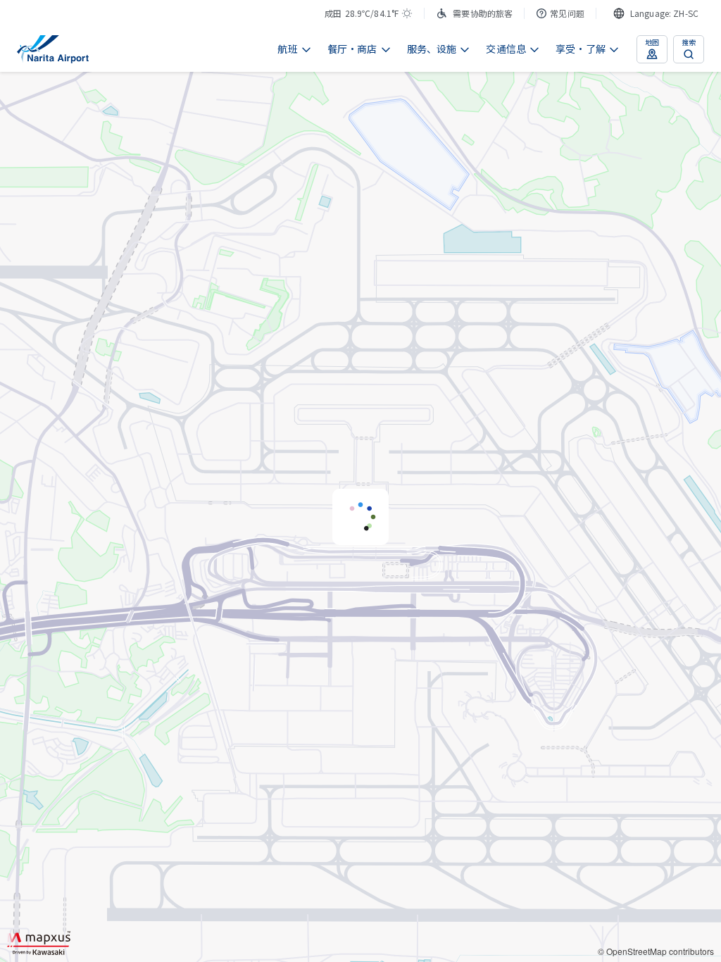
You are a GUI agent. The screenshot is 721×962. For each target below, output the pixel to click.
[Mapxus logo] (38, 942)
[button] (360, 517)
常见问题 (567, 13)
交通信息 (506, 49)
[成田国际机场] (53, 49)
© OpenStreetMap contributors (656, 951)
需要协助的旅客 (483, 13)
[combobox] (656, 13)
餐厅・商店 (352, 49)
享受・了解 (581, 49)
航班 (287, 49)
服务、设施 (432, 49)
